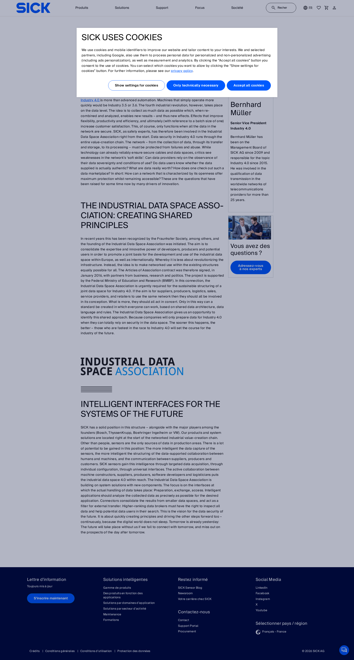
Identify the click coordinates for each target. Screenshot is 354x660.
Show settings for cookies (136, 85)
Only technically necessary (195, 85)
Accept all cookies (249, 85)
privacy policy (182, 71)
